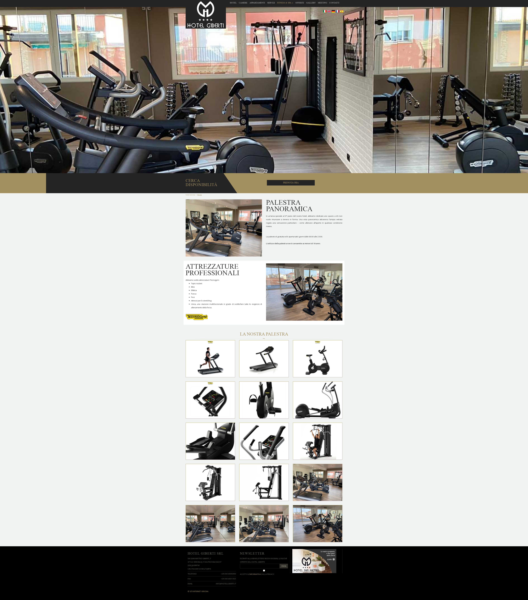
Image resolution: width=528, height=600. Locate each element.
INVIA (283, 566)
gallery (311, 3)
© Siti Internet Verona (198, 591)
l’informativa (254, 574)
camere (243, 3)
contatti (334, 3)
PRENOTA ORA (291, 182)
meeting (322, 3)
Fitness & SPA (284, 3)
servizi (271, 3)
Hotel (233, 3)
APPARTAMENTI (257, 3)
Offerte (299, 3)
